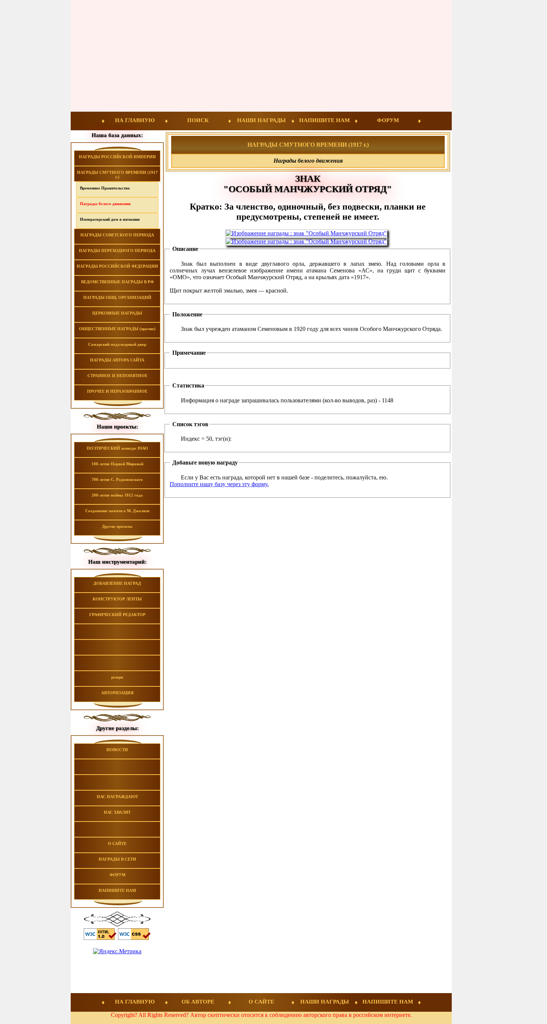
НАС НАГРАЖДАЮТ (117, 796)
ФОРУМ (388, 120)
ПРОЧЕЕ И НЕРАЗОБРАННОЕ (117, 391)
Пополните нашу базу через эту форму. (219, 484)
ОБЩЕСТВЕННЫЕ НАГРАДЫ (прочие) (117, 328)
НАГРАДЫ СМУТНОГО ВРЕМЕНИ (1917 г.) (117, 174)
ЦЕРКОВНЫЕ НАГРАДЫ (117, 313)
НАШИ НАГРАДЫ (261, 120)
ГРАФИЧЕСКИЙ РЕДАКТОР (117, 614)
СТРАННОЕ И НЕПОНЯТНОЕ (117, 375)
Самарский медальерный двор (117, 344)
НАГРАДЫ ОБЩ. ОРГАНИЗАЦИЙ (117, 297)
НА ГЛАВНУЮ (135, 120)
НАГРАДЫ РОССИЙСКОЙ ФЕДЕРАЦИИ (117, 266)
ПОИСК (198, 120)
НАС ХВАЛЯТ (117, 812)
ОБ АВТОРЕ (198, 1002)
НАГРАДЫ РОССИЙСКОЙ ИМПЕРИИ (117, 156)
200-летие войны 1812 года (117, 495)
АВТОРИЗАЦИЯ (117, 692)
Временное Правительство (105, 188)
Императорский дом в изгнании (110, 219)
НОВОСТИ (117, 749)
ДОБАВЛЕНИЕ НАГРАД (117, 583)
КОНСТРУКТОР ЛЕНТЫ (117, 599)
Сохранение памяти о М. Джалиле (117, 510)
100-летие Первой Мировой (117, 464)
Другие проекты (117, 526)
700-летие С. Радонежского (117, 479)
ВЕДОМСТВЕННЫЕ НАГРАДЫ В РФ (117, 282)
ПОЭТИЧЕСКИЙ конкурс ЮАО (117, 448)
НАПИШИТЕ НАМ (324, 120)
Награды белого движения (105, 203)
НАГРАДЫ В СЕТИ (117, 859)
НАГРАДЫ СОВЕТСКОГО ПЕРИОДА (117, 235)
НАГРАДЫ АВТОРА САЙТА (117, 360)
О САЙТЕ (117, 843)
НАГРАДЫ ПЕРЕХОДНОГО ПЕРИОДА (117, 250)
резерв (117, 677)
